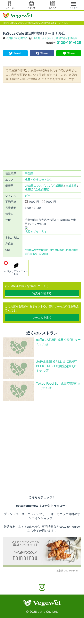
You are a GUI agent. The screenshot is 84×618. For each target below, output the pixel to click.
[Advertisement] (42, 126)
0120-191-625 (69, 42)
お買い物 (31, 8)
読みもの (52, 8)
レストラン (10, 8)
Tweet (17, 53)
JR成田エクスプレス (43, 38)
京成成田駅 (21, 38)
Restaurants (17, 23)
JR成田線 (61, 38)
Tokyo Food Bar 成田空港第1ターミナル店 (58, 385)
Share (44, 53)
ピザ (27, 195)
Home (6, 23)
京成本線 (72, 38)
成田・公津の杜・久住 (38, 179)
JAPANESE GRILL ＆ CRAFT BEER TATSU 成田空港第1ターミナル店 (57, 366)
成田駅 (9, 38)
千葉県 (29, 173)
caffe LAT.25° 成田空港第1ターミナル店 (58, 342)
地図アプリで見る (36, 231)
